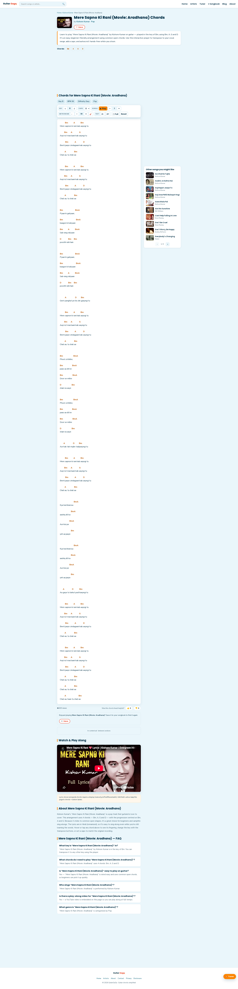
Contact (121, 978)
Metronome (64, 114)
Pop (93, 21)
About (232, 4)
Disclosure (138, 978)
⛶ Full (115, 114)
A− (103, 114)
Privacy (129, 978)
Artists (193, 4)
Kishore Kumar (68, 13)
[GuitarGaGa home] (9, 3)
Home (185, 4)
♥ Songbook (214, 4)
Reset (124, 114)
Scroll (95, 108)
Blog (224, 4)
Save (79, 27)
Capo (81, 108)
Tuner (202, 4)
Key (60, 108)
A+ (108, 114)
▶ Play (103, 108)
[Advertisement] (119, 70)
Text (97, 114)
